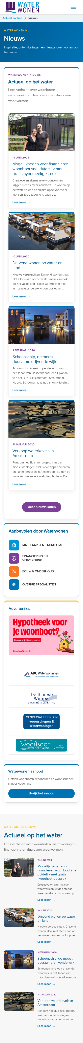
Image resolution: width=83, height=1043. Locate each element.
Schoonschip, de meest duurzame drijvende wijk (34, 359)
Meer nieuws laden (41, 507)
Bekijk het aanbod (41, 793)
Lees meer (21, 202)
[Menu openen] (73, 7)
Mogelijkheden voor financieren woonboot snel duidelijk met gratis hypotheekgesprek (40, 169)
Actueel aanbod (12, 18)
